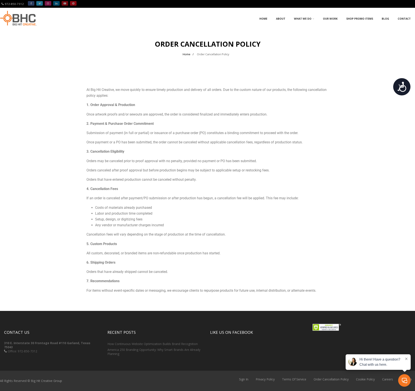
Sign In (243, 379)
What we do (302, 19)
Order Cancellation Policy (331, 379)
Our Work (330, 19)
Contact (404, 19)
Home (263, 19)
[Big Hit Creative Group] (18, 27)
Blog (385, 19)
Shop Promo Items (359, 19)
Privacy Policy (265, 379)
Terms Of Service (294, 379)
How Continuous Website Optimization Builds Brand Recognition (152, 344)
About (280, 19)
